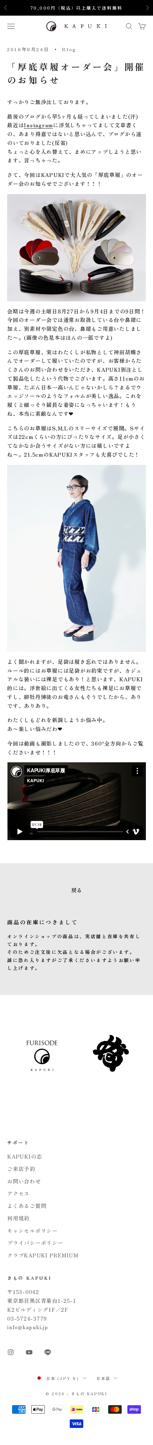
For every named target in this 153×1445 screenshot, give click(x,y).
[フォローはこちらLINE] (47, 1352)
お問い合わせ (24, 1181)
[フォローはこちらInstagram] (10, 1352)
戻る (76, 890)
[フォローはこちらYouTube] (29, 1352)
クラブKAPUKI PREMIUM (42, 1255)
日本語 (103, 1378)
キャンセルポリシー (32, 1230)
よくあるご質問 (26, 1205)
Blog (69, 49)
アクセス (18, 1193)
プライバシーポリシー (35, 1242)
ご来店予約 (21, 1168)
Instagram (38, 125)
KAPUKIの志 (24, 1156)
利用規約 (18, 1218)
